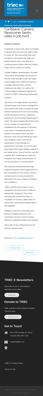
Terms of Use (9, 369)
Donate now (13, 317)
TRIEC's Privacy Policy (13, 363)
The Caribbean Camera (23, 238)
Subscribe (12, 295)
